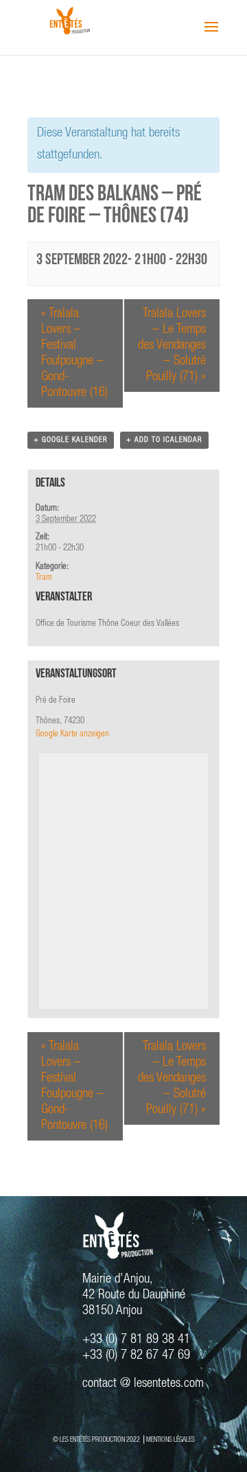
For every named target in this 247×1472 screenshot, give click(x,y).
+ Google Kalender (71, 440)
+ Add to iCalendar (164, 440)
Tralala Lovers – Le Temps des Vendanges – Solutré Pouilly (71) (172, 345)
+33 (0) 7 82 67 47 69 (136, 1355)
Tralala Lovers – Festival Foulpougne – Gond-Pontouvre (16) (74, 353)
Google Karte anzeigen (72, 734)
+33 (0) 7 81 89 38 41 (136, 1339)
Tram (44, 578)
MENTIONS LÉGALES (170, 1440)
